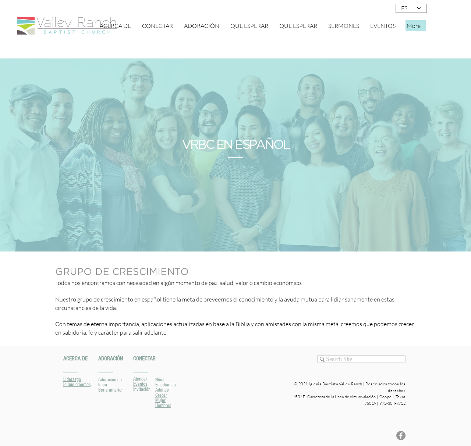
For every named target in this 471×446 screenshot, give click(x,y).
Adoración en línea (110, 382)
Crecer (161, 395)
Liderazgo (72, 379)
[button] (157, 26)
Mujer (160, 400)
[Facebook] (401, 435)
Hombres (163, 405)
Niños (160, 380)
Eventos (140, 384)
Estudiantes (165, 385)
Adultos (162, 390)
